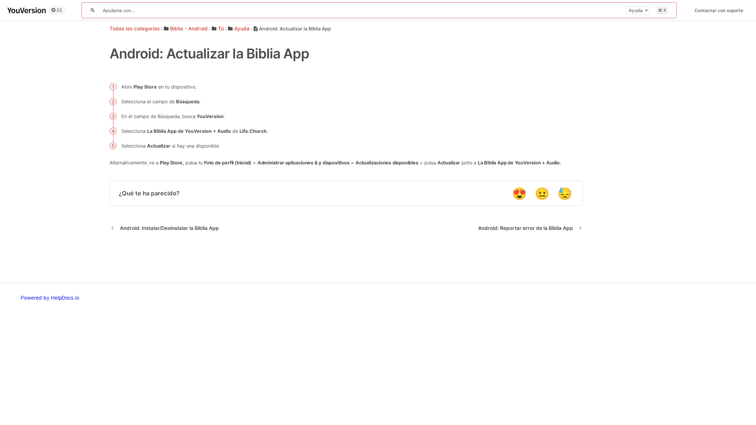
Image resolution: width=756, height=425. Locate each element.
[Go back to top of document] (719, 394)
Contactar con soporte (719, 10)
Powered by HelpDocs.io (50, 298)
